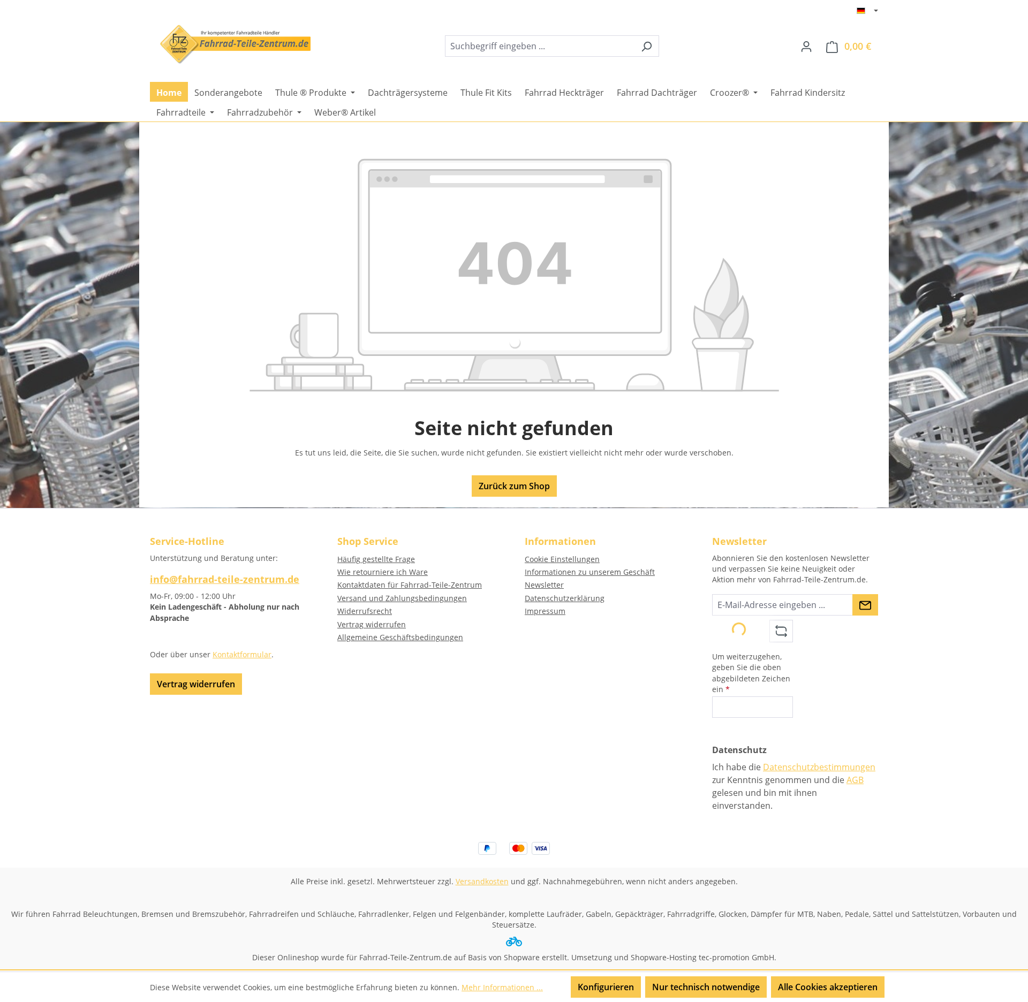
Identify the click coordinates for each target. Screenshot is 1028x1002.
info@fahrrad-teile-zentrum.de (224, 579)
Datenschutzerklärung (564, 598)
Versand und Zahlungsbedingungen (402, 598)
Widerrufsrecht (364, 611)
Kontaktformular (242, 654)
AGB (855, 780)
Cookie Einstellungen (562, 559)
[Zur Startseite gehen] (230, 44)
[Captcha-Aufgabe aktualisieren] (781, 631)
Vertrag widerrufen (196, 684)
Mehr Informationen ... (502, 987)
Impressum (545, 611)
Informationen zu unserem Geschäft (590, 572)
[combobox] (539, 46)
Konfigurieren (606, 987)
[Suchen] (646, 46)
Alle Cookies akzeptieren (828, 987)
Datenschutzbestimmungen (819, 767)
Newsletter (544, 585)
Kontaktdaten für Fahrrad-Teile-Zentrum (409, 585)
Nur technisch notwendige (706, 987)
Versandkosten (482, 881)
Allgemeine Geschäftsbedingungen (400, 637)
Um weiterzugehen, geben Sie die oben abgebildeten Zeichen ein (751, 672)
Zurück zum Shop (514, 486)
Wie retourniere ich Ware (382, 572)
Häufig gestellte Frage (376, 559)
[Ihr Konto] (806, 46)
